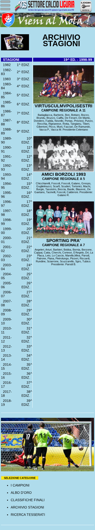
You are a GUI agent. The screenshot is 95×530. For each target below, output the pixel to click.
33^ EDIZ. (26, 348)
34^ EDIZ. (26, 357)
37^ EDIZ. (26, 384)
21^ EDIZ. (26, 240)
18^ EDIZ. (26, 213)
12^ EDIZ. (26, 158)
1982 (6, 65)
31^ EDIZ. (26, 330)
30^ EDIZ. (26, 321)
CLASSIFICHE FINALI (28, 500)
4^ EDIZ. (24, 86)
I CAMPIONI (20, 485)
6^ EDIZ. (24, 104)
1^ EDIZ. (24, 65)
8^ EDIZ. (24, 122)
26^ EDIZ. (26, 285)
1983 (6, 79)
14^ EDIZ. (26, 176)
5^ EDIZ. (24, 95)
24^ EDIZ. (26, 267)
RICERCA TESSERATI (28, 515)
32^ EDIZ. (26, 339)
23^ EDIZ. (26, 258)
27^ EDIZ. (26, 294)
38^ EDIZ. (26, 394)
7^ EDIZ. (24, 113)
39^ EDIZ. (26, 403)
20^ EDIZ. (26, 231)
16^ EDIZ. (26, 195)
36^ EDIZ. (26, 375)
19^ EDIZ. (26, 222)
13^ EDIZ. (26, 167)
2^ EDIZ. (24, 72)
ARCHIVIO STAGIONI (27, 507)
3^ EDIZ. (24, 79)
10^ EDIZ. (26, 140)
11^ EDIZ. (26, 149)
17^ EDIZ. (26, 204)
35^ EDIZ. (26, 366)
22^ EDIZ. (26, 249)
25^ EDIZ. (26, 276)
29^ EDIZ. (26, 312)
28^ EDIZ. (26, 303)
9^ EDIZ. (24, 131)
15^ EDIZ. (26, 185)
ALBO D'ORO (21, 493)
